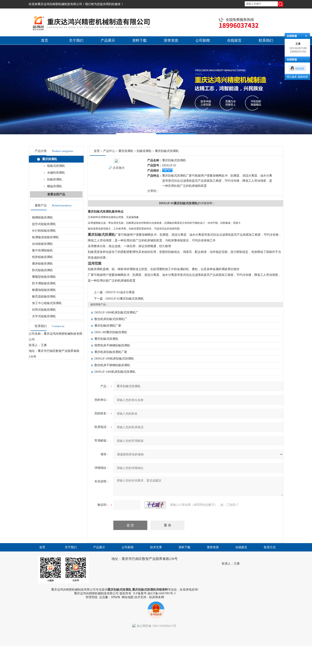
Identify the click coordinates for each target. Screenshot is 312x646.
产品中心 (109, 151)
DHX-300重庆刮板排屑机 (110, 332)
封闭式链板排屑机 (44, 309)
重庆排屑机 (49, 159)
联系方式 (270, 547)
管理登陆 (91, 597)
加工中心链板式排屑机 (47, 303)
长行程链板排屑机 (44, 230)
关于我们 (76, 40)
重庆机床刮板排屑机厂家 (110, 352)
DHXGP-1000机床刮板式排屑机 (114, 371)
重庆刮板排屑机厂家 (107, 325)
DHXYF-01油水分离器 (120, 292)
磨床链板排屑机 (42, 263)
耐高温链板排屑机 (44, 296)
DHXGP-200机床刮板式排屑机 (114, 358)
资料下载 (139, 40)
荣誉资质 (171, 40)
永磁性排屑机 (56, 172)
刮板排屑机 (54, 179)
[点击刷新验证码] (155, 505)
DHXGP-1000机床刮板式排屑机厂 (116, 312)
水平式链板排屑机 (44, 316)
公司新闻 (202, 40)
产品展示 (108, 40)
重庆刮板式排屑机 (106, 338)
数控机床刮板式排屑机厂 (110, 319)
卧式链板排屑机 (42, 270)
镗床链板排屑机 (42, 257)
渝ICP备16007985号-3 (162, 593)
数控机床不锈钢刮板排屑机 (112, 365)
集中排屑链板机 (42, 250)
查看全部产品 (56, 194)
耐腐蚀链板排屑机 (44, 290)
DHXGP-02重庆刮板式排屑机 (125, 298)
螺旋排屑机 (54, 186)
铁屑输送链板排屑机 (45, 237)
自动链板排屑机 (42, 243)
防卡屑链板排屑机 (44, 283)
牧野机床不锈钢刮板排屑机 (112, 345)
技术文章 (156, 547)
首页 (44, 40)
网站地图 (128, 597)
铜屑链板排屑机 (42, 217)
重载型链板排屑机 (44, 276)
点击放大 (119, 167)
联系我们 (266, 40)
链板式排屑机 (56, 165)
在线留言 (234, 40)
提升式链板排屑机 (44, 224)
